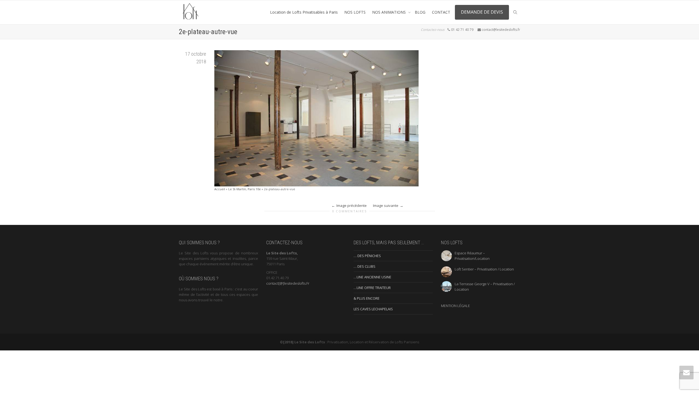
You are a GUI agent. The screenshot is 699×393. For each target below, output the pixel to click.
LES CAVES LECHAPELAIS (373, 308)
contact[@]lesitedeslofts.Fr (287, 283)
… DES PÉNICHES (367, 255)
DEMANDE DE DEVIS (482, 12)
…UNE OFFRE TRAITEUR (372, 287)
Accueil (219, 189)
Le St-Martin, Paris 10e (244, 189)
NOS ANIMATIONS (389, 12)
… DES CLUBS (364, 266)
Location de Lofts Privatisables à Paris (304, 12)
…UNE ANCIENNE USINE (372, 277)
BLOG (420, 12)
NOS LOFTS (355, 12)
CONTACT (441, 12)
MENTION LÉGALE (455, 305)
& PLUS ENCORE (367, 298)
